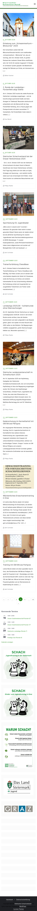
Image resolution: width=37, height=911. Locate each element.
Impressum (9, 899)
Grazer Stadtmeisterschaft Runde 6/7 (19, 618)
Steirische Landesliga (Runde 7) (17, 631)
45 (33, 599)
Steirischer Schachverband (23, 903)
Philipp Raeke (8, 185)
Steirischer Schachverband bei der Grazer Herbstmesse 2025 (18, 157)
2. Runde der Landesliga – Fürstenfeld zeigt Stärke (14, 88)
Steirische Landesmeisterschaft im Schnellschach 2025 (18, 373)
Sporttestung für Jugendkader (16, 223)
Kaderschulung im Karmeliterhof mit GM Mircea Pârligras (18, 422)
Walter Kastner (8, 75)
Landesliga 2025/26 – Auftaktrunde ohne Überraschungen (18, 307)
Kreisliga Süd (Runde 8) (14, 637)
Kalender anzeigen (7, 642)
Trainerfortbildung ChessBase (16, 264)
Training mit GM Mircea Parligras (17, 565)
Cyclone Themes (18, 909)
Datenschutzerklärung (23, 899)
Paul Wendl (7, 119)
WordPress (22, 906)
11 (24, 599)
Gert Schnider (8, 252)
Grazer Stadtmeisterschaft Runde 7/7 (19, 625)
